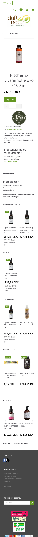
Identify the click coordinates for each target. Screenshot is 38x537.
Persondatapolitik (9, 489)
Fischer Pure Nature (14, 130)
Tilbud (6, 253)
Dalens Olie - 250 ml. (26, 324)
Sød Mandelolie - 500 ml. (27, 425)
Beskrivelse (8, 173)
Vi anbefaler (9, 350)
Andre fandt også (11, 204)
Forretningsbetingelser (11, 484)
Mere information (10, 161)
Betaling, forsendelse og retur (13, 478)
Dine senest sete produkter (15, 443)
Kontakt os (7, 481)
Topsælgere (8, 299)
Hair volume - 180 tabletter (27, 374)
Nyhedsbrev (7, 486)
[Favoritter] (21, 9)
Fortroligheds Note (10, 476)
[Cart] (33, 9)
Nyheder (7, 400)
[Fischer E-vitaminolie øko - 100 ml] (19, 54)
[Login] (27, 9)
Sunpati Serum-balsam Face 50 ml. (10, 230)
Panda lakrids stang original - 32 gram (10, 375)
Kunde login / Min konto (11, 473)
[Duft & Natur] (19, 20)
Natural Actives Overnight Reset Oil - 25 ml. (11, 426)
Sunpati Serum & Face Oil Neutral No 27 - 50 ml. (26, 230)
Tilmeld (32, 503)
